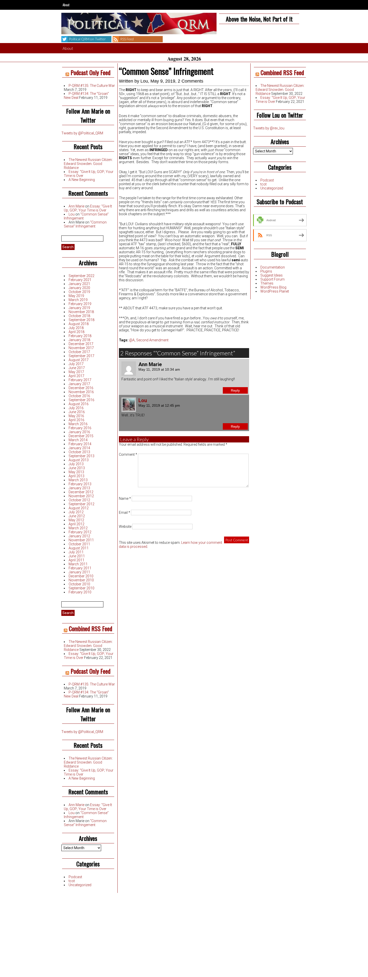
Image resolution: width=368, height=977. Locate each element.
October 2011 (79, 544)
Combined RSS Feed (90, 628)
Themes (266, 283)
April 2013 (76, 476)
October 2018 (79, 316)
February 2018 (80, 336)
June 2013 (77, 468)
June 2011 (77, 556)
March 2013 (78, 480)
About (66, 4)
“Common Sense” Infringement (85, 224)
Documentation (272, 267)
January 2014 (79, 448)
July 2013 (76, 464)
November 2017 (81, 348)
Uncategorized (80, 885)
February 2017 (80, 380)
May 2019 (76, 296)
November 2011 (81, 540)
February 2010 (80, 592)
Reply (235, 390)
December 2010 (81, 576)
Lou (72, 214)
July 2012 (76, 512)
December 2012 (81, 492)
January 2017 (79, 384)
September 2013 (81, 456)
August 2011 (79, 548)
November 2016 (81, 392)
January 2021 (79, 284)
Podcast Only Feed (90, 72)
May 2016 (76, 416)
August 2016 (79, 404)
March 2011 (78, 564)
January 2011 (79, 572)
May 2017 (76, 372)
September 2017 (81, 356)
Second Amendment (152, 340)
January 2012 (79, 536)
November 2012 (81, 496)
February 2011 (80, 568)
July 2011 (76, 552)
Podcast (75, 877)
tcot (72, 881)
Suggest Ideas (271, 275)
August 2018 (79, 324)
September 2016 (81, 400)
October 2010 (79, 584)
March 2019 (78, 300)
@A (132, 340)
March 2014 (78, 440)
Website (125, 527)
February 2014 (80, 444)
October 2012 (79, 500)
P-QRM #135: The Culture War (92, 86)
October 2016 (79, 396)
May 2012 (76, 520)
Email (124, 513)
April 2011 (76, 560)
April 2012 (76, 524)
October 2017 (79, 352)
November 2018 (81, 312)
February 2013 (80, 484)
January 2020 (79, 288)
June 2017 (77, 368)
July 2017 (76, 364)
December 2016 (81, 388)
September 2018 (81, 320)
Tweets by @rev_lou (268, 128)
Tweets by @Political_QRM (82, 133)
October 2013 (79, 452)
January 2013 (79, 488)
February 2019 (80, 304)
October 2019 (79, 292)
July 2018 (76, 328)
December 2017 (81, 344)
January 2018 (79, 340)
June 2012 (77, 516)
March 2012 (78, 528)
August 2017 (79, 360)
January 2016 (79, 432)
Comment (128, 454)
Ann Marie (76, 206)
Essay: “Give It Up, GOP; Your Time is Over (88, 208)
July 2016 (76, 408)
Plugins (266, 271)
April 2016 (76, 420)
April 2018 (76, 332)
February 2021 (80, 280)
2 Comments (190, 81)
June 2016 (77, 412)
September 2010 (81, 588)
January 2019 (79, 308)
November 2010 (81, 580)
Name (125, 499)
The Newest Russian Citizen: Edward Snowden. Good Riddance (88, 164)
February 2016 (80, 428)
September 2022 (81, 276)
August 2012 (79, 508)
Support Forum (272, 279)
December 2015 (81, 436)
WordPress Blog (273, 287)
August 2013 (79, 460)
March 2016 (78, 424)
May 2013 (76, 472)
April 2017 (76, 376)
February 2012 (80, 532)
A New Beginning (82, 180)
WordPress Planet (274, 291)
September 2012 (81, 504)
